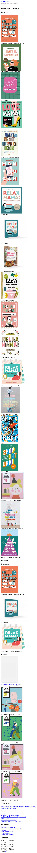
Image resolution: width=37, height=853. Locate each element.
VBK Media (12, 808)
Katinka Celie (4, 830)
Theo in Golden (5, 818)
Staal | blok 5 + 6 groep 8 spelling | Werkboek (13, 817)
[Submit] (17, 3)
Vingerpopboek (5, 833)
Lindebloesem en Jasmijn (8, 827)
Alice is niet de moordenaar (8, 820)
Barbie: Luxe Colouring (7, 834)
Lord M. (3, 814)
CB (6, 851)
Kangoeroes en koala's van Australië (11, 828)
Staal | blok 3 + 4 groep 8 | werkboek (11, 821)
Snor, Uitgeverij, (19, 806)
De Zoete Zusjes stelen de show (10, 815)
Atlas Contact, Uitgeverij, (8, 806)
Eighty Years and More (7, 831)
